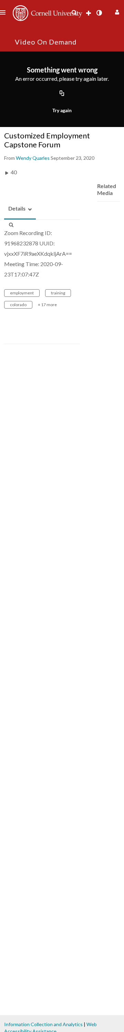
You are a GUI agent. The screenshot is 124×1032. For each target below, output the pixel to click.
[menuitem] (74, 13)
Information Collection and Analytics (43, 1024)
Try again (62, 110)
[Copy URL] (62, 93)
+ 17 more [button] (47, 304)
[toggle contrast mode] (98, 13)
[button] (116, 11)
